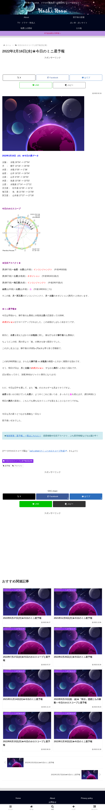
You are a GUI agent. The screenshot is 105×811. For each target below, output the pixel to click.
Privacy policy (87, 798)
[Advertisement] (52, 65)
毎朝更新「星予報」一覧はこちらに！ (23, 436)
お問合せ (52, 802)
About (52, 798)
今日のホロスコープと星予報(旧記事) (19, 461)
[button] (69, 85)
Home (18, 798)
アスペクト (18, 466)
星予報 (7, 466)
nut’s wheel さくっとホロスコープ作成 (47, 451)
